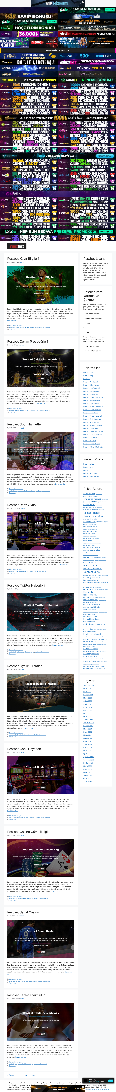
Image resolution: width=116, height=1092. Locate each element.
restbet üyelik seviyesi (102, 661)
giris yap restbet (14, 410)
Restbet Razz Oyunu (22, 505)
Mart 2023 (87, 772)
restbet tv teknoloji (98, 641)
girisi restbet (105, 499)
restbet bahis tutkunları (90, 519)
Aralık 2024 (87, 707)
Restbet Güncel (103, 575)
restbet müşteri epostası (16, 652)
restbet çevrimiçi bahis (88, 659)
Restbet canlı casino (90, 531)
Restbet (86, 379)
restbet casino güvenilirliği (25, 898)
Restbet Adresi (88, 373)
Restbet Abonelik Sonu (91, 391)
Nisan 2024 (87, 732)
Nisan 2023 (87, 769)
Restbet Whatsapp (90, 649)
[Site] (29, 86)
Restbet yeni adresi (91, 654)
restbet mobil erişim (27, 571)
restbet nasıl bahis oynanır (89, 609)
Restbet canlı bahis (90, 527)
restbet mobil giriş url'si (99, 668)
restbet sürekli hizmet (25, 735)
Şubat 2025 (87, 701)
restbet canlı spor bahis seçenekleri (91, 538)
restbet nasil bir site (91, 607)
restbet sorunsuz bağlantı (100, 629)
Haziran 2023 (88, 763)
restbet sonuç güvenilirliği (42, 327)
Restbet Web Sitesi (89, 646)
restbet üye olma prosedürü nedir (91, 664)
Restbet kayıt (89, 592)
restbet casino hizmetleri (89, 545)
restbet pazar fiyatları (28, 491)
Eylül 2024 (87, 716)
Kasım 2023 (87, 747)
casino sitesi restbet (15, 817)
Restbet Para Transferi (91, 388)
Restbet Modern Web (91, 394)
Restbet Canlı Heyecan (24, 749)
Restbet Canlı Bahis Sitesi (92, 434)
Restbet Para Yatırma (90, 616)
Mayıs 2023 (87, 766)
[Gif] (58, 118)
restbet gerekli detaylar (100, 560)
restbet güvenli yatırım (88, 585)
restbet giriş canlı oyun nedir (90, 575)
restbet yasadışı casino (88, 651)
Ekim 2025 (87, 689)
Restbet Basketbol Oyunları (93, 397)
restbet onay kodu (103, 612)
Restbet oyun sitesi (89, 614)
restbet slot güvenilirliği (43, 817)
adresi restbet (13, 735)
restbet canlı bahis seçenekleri (90, 529)
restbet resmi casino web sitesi (90, 627)
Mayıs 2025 (87, 698)
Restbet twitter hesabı (89, 644)
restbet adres (87, 509)
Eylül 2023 (87, 754)
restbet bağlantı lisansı (27, 410)
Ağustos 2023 (88, 757)
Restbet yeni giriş (90, 656)
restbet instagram (89, 589)
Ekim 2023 (87, 751)
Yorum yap (12, 329)
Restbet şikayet (29, 652)
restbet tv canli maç (44, 981)
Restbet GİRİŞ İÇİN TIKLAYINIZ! (58, 50)
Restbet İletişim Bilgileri (91, 400)
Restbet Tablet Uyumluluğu (27, 995)
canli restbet (99, 494)
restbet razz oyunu (40, 571)
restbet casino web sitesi (90, 555)
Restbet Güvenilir (88, 582)
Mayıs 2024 (87, 729)
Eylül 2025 (87, 692)
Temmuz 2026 (88, 685)
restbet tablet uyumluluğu (25, 1064)
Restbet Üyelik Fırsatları (25, 666)
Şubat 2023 (87, 775)
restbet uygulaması (101, 644)
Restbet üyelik (89, 661)
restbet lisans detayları (41, 898)
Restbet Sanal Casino (23, 912)
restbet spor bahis (101, 631)
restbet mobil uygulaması (92, 604)
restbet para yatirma (15, 491)
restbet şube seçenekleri (29, 981)
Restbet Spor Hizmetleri (25, 424)
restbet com (88, 557)
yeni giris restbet (88, 668)
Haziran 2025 (88, 695)
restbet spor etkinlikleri (88, 636)
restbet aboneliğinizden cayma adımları (92, 507)
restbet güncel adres (92, 578)
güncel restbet (102, 502)
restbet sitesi (88, 629)
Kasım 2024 (87, 710)
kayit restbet (89, 504)
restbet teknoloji (99, 636)
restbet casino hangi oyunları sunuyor (92, 543)
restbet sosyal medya (89, 631)
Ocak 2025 (87, 704)
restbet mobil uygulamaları (89, 602)
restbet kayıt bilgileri (15, 327)
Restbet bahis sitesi (93, 516)
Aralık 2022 (87, 782)
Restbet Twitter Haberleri (26, 585)
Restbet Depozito (89, 441)
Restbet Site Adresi (90, 438)
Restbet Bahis (91, 512)
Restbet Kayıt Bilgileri (23, 258)
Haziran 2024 (88, 726)
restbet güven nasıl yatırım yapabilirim (92, 587)
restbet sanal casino (15, 981)
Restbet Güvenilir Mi (101, 582)
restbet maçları (102, 600)
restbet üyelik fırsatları (39, 735)
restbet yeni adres (100, 651)
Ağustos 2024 (88, 720)
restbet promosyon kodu (94, 624)
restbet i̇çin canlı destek (102, 589)
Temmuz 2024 (88, 723)
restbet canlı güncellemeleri (89, 536)
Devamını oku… (12, 321)
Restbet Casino (87, 540)
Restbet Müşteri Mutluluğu (93, 447)
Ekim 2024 (87, 713)
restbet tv (87, 639)
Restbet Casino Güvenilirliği (27, 832)
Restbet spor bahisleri (93, 634)
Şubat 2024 (87, 738)
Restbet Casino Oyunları (91, 547)
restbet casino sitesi (91, 550)
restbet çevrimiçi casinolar (101, 659)
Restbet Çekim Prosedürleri (27, 341)
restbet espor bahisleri (88, 560)
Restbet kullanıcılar (89, 597)
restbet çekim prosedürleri (42, 410)
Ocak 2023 (87, 778)
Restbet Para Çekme (91, 619)
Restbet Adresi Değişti (91, 444)
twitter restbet (100, 666)
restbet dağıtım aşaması (100, 557)
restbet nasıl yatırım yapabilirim (90, 612)
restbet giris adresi (15, 571)
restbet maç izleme (28, 327)
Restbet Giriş (88, 376)
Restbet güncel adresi (91, 580)
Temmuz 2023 (88, 760)
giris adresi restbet (92, 499)
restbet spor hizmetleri (43, 491)
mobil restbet (99, 505)
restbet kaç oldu (90, 595)
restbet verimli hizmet (40, 1064)
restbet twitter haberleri (42, 652)
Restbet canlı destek (89, 533)
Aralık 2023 (87, 744)
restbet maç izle (100, 597)
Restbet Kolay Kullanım (91, 385)
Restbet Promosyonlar (16, 325)
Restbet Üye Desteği (90, 382)
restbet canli (13, 898)
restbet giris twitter (92, 568)
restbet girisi (13, 1064)
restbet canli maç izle (89, 524)
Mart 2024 (87, 735)
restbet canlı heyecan (28, 817)
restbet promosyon (89, 621)
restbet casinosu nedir (88, 552)
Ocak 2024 (87, 741)
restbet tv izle (88, 642)
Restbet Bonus (89, 522)
